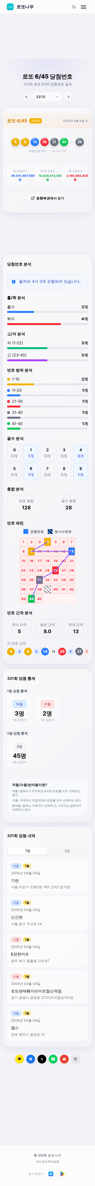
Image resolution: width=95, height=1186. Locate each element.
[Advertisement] (47, 47)
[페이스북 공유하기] (30, 1059)
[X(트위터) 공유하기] (42, 1059)
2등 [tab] (67, 851)
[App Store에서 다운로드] (51, 1173)
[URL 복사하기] (75, 1059)
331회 (35, 121)
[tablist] (47, 851)
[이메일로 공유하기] (64, 1059)
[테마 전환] (74, 7)
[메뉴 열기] (83, 6)
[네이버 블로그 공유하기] (53, 1059)
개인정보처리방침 (47, 1161)
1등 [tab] (27, 851)
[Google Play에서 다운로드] (62, 1173)
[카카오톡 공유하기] (19, 1059)
